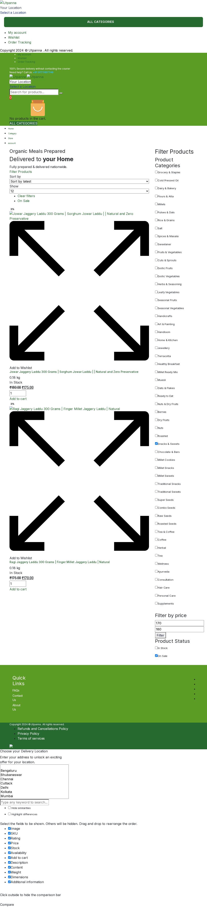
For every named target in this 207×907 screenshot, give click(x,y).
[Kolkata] (34, 792)
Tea (160, 555)
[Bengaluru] (34, 771)
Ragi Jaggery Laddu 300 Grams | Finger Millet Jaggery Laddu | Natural (60, 562)
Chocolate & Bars (169, 452)
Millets (161, 204)
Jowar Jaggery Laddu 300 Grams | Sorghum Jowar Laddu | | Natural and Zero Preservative (74, 371)
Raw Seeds (165, 515)
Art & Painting (166, 324)
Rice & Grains (166, 220)
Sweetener (164, 244)
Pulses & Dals (166, 212)
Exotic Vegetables (169, 276)
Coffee (162, 539)
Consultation (165, 579)
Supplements (166, 603)
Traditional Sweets (169, 491)
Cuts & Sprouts (167, 260)
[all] (34, 767)
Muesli (162, 380)
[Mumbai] (34, 796)
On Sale (24, 201)
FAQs (16, 690)
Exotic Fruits (165, 268)
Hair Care (164, 587)
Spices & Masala (168, 236)
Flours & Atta (166, 196)
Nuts (160, 427)
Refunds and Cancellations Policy (43, 729)
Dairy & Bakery (167, 188)
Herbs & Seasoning (170, 284)
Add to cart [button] (18, 399)
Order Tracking (19, 42)
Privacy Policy (28, 734)
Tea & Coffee (166, 531)
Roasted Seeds (167, 523)
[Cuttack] (34, 783)
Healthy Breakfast (169, 364)
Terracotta (164, 356)
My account (17, 33)
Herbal (162, 547)
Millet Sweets (166, 475)
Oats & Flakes (166, 388)
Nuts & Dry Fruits (168, 404)
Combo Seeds (166, 507)
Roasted (163, 436)
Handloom (164, 332)
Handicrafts (165, 316)
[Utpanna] (8, 2)
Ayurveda (163, 571)
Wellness (163, 563)
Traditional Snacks (169, 483)
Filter (160, 635)
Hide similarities (21, 808)
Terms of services (31, 738)
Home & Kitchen (168, 340)
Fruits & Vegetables (170, 252)
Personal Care (167, 595)
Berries (162, 411)
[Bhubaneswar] (34, 775)
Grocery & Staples (169, 172)
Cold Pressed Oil (168, 180)
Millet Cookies (166, 459)
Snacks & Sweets (169, 443)
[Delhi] (34, 787)
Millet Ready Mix (167, 372)
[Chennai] (34, 779)
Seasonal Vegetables (171, 308)
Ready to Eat (165, 395)
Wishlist (13, 37)
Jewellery (164, 348)
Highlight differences (24, 814)
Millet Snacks (166, 467)
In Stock (163, 648)
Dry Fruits (163, 420)
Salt (160, 228)
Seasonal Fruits (167, 300)
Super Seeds (166, 499)
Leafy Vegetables (168, 292)
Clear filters (26, 196)
